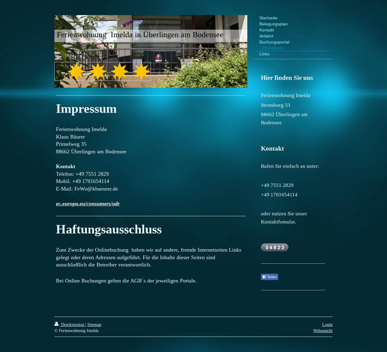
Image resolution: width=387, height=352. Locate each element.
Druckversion (72, 324)
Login (327, 324)
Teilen (271, 277)
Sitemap (94, 324)
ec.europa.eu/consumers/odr (88, 203)
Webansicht (323, 330)
